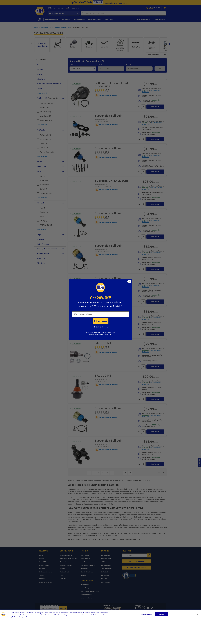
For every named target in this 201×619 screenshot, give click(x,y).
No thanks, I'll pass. (100, 327)
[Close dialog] (129, 281)
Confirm (161, 614)
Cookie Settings (146, 614)
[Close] (197, 614)
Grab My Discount (100, 321)
